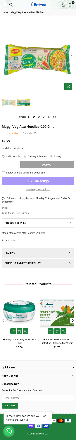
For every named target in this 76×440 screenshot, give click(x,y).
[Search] (11, 4)
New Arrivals (22, 213)
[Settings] (63, 4)
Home (5, 12)
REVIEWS (10, 253)
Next (71, 55)
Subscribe (10, 405)
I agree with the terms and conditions (25, 172)
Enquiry (57, 156)
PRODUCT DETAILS (15, 223)
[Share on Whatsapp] (49, 117)
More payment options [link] (38, 189)
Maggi (11, 213)
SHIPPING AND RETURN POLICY (23, 263)
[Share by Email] (54, 117)
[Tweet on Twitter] (33, 117)
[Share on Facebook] (28, 117)
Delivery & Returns (37, 156)
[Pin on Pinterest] (39, 117)
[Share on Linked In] (44, 117)
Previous (4, 55)
